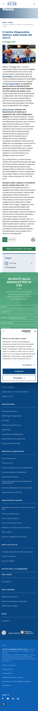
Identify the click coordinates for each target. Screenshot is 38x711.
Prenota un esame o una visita (19, 249)
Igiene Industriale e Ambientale (14, 601)
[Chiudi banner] (35, 331)
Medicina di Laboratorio (13, 451)
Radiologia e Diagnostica (11, 416)
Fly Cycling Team (12, 84)
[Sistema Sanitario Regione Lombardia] (21, 632)
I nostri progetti (8, 387)
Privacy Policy (7, 669)
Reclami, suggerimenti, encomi (14, 537)
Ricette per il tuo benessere (14, 569)
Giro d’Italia (7, 76)
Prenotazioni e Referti (12, 500)
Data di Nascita (7, 323)
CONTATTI (6, 621)
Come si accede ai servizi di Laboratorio (17, 468)
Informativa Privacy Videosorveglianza (16, 681)
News (11, 22)
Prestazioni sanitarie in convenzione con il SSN (18, 508)
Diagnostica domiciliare (11, 443)
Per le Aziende (8, 590)
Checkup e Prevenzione (11, 425)
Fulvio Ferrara (8, 109)
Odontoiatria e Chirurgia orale (13, 439)
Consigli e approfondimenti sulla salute (17, 552)
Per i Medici (7, 574)
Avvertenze (6, 685)
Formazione (6, 582)
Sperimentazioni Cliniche (12, 492)
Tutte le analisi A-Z (9, 458)
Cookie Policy (7, 673)
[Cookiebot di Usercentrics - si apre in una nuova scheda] (23, 331)
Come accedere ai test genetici (14, 472)
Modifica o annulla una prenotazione (16, 528)
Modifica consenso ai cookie (12, 677)
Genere (4, 318)
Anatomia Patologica (10, 477)
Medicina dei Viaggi (9, 606)
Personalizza (27, 365)
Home (4, 22)
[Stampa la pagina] (33, 239)
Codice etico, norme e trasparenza (15, 392)
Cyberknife (6, 430)
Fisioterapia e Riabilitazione (12, 434)
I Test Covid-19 (7, 463)
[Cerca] (34, 4)
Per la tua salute (9, 545)
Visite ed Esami (8, 404)
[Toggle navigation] (3, 4)
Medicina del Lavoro (10, 597)
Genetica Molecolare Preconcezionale (17, 488)
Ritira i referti (7, 532)
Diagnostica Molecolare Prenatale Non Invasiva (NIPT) (17, 482)
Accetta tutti (19, 371)
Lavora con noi (7, 396)
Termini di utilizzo (9, 665)
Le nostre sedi (7, 382)
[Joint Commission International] (4, 632)
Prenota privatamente (10, 514)
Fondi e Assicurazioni (10, 518)
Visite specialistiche (9, 411)
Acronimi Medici (8, 561)
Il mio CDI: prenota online (12, 523)
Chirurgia (5, 420)
